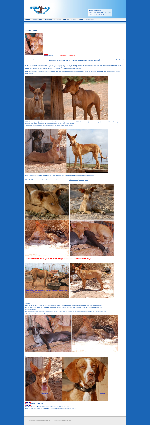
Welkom (27, 19)
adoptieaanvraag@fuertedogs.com (84, 175)
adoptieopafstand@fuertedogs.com (78, 180)
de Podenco (57, 19)
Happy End (66, 19)
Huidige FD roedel (37, 19)
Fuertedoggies (48, 19)
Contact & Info (90, 19)
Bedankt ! (81, 19)
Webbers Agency (66, 420)
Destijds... (74, 19)
